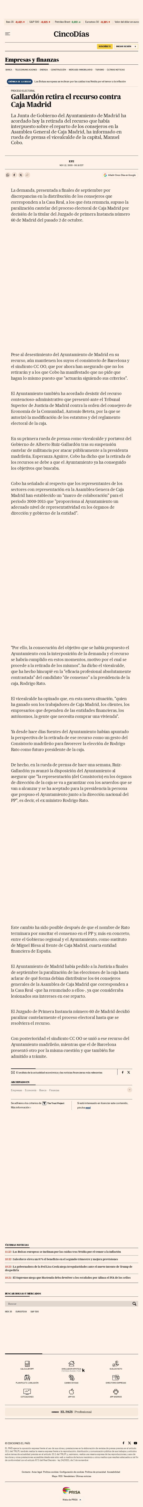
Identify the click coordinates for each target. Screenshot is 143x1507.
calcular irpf (27, 1369)
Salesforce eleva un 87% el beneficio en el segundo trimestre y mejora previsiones (65, 1259)
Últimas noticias (116, 70)
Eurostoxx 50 (92, 22)
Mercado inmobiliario (81, 70)
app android (116, 1397)
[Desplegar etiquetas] (129, 1089)
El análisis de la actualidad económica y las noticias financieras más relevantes (59, 1072)
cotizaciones (27, 1397)
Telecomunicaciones (26, 70)
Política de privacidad (95, 1472)
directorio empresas (116, 1383)
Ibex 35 (10, 22)
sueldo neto (116, 1369)
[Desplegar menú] (7, 34)
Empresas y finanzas (32, 60)
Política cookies (50, 1472)
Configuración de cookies (72, 1472)
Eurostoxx (21, 1312)
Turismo (99, 70)
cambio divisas (71, 1383)
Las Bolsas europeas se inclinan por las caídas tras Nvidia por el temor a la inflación (80, 81)
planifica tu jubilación (27, 1383)
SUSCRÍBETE (105, 46)
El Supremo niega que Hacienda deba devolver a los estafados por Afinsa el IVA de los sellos (72, 1277)
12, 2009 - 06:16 (71, 165)
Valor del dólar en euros (127, 22)
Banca (9, 70)
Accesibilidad (113, 1472)
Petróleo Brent (62, 22)
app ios (71, 1397)
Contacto (26, 1472)
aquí (88, 1107)
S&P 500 (34, 22)
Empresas (16, 1090)
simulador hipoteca (71, 1369)
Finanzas (54, 1090)
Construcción (58, 70)
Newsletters (69, 1476)
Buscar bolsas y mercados (23, 1293)
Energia (44, 70)
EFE (71, 161)
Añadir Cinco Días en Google (122, 175)
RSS (60, 1476)
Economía (30, 1090)
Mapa (54, 1476)
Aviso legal (37, 1472)
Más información (20, 1107)
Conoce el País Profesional (71, 1412)
